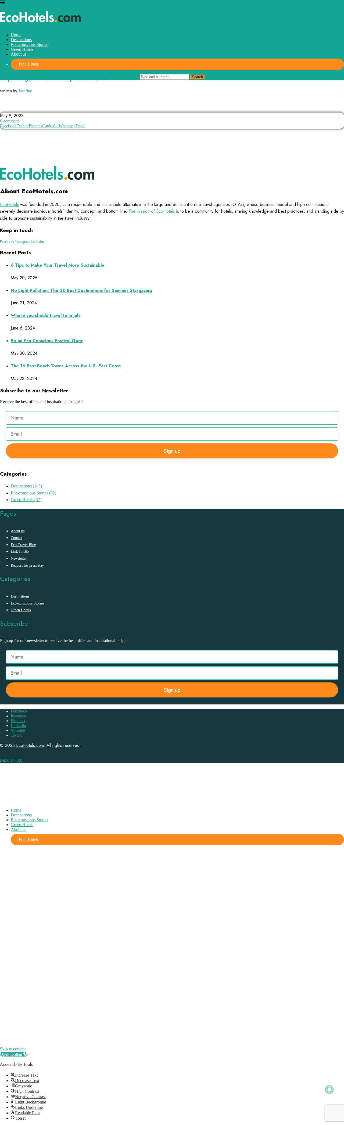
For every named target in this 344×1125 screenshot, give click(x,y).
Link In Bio (20, 551)
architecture (46, 107)
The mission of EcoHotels (151, 211)
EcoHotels (9, 204)
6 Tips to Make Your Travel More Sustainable (57, 265)
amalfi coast (14, 107)
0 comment (9, 121)
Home (16, 34)
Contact (16, 538)
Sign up (172, 451)
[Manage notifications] (329, 1089)
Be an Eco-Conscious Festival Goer (47, 341)
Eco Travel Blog (23, 545)
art (70, 107)
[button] (14, 1054)
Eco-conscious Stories (29, 44)
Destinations (21, 39)
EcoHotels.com (30, 745)
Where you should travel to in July (45, 315)
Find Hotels (29, 64)
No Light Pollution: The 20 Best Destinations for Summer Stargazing (81, 290)
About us (18, 54)
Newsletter (19, 558)
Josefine (25, 91)
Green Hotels (22, 49)
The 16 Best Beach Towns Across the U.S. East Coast (66, 366)
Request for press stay (27, 565)
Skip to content (13, 1049)
